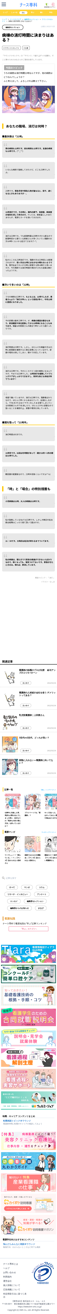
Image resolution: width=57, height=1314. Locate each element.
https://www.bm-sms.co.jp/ (30, 1306)
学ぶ (32, 12)
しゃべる (14, 12)
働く (41, 12)
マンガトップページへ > (48, 832)
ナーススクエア (16, 19)
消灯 (51, 577)
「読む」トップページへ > (48, 790)
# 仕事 (26, 48)
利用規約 (7, 1276)
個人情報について (11, 1285)
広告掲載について (11, 1289)
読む (23, 12)
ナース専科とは (10, 1263)
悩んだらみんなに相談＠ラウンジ (19, 1244)
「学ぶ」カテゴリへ (28, 929)
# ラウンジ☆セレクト (11, 48)
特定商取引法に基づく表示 (15, 1295)
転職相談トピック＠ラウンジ (17, 1120)
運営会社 (7, 1280)
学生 (50, 12)
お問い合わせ (9, 1272)
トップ (5, 12)
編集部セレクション (31, 19)
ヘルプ (6, 1268)
